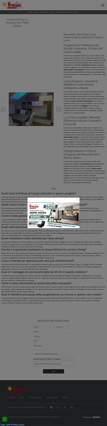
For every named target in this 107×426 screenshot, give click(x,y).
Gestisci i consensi (18, 424)
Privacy (3, 424)
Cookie (8, 424)
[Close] (78, 200)
